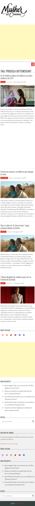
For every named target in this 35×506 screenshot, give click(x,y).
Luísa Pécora (9, 82)
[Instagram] (2, 335)
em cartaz (4, 178)
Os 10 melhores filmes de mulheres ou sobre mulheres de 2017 (16, 77)
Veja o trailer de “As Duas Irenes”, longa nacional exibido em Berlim (14, 226)
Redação (11, 178)
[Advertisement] (17, 42)
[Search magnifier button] (33, 421)
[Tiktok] (11, 335)
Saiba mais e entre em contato (9, 444)
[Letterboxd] (7, 335)
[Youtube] (15, 335)
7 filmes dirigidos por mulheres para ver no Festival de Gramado (15, 278)
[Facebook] (20, 335)
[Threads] (24, 335)
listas (2, 82)
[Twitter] (7, 455)
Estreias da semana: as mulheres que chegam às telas (16, 173)
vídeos (3, 232)
